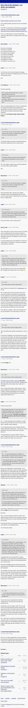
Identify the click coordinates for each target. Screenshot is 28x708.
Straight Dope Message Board (7, 1)
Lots (2, 288)
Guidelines (13, 698)
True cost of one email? (7, 680)
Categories (7, 698)
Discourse (9, 704)
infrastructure (21, 288)
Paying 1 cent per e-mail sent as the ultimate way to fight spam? (8, 687)
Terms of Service (21, 698)
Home (2, 698)
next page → (4, 649)
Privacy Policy (4, 701)
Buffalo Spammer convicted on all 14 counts (11, 20)
